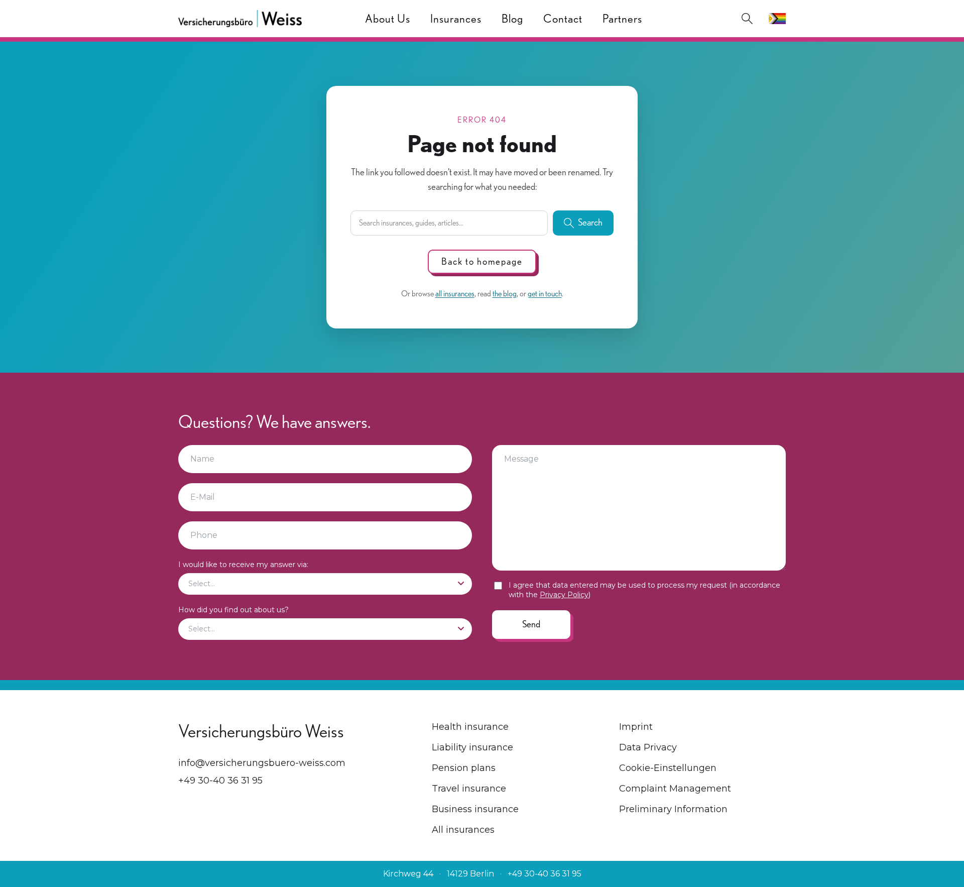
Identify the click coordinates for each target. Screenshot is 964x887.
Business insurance (475, 809)
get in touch (545, 293)
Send (531, 624)
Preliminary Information (673, 809)
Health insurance (470, 726)
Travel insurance (469, 788)
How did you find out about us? (233, 609)
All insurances (463, 829)
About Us (387, 19)
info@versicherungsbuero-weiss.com (261, 762)
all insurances (454, 293)
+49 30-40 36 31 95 (220, 780)
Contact (562, 19)
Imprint (636, 726)
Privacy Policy (564, 594)
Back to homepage (482, 261)
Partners (622, 19)
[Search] (747, 18)
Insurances (455, 19)
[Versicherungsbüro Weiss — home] (240, 18)
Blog (512, 19)
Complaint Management (675, 788)
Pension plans (464, 767)
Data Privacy (648, 747)
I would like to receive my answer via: (243, 564)
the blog (505, 293)
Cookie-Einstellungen (667, 767)
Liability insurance (472, 747)
